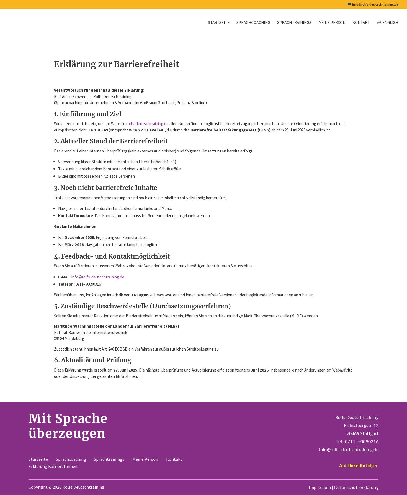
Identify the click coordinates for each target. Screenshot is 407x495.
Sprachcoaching (71, 459)
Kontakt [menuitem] (361, 23)
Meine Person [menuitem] (332, 23)
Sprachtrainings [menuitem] (294, 23)
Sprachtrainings (109, 459)
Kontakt (174, 459)
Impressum (320, 487)
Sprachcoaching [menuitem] (253, 23)
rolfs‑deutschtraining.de (147, 123)
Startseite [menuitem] (219, 23)
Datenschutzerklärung (356, 487)
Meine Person (145, 459)
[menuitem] (387, 29)
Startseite (38, 459)
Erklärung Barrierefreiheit (53, 466)
